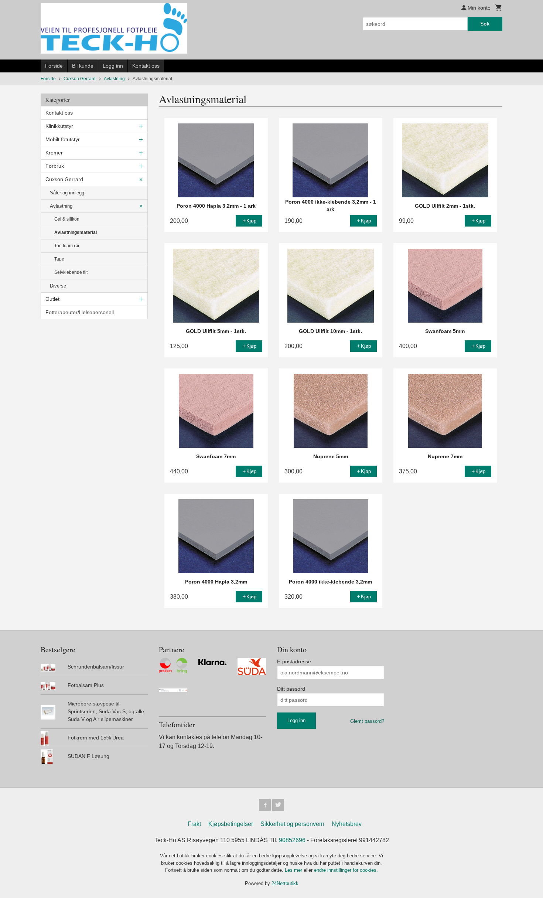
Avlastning (61, 206)
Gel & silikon (66, 219)
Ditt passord (291, 689)
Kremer (54, 153)
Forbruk (54, 166)
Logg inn (113, 66)
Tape (59, 259)
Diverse (58, 286)
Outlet (52, 299)
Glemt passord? (367, 721)
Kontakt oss (146, 66)
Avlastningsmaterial (75, 232)
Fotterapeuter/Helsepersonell (79, 312)
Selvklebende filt (71, 272)
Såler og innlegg (67, 192)
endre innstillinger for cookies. (346, 870)
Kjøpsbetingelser (230, 824)
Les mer (294, 870)
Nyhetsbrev (347, 824)
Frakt (194, 824)
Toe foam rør (66, 245)
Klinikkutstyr (59, 126)
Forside (54, 66)
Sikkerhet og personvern (292, 824)
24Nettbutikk (285, 883)
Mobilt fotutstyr (62, 139)
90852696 (292, 840)
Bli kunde (82, 66)
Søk (484, 24)
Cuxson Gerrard (64, 179)
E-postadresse (294, 661)
